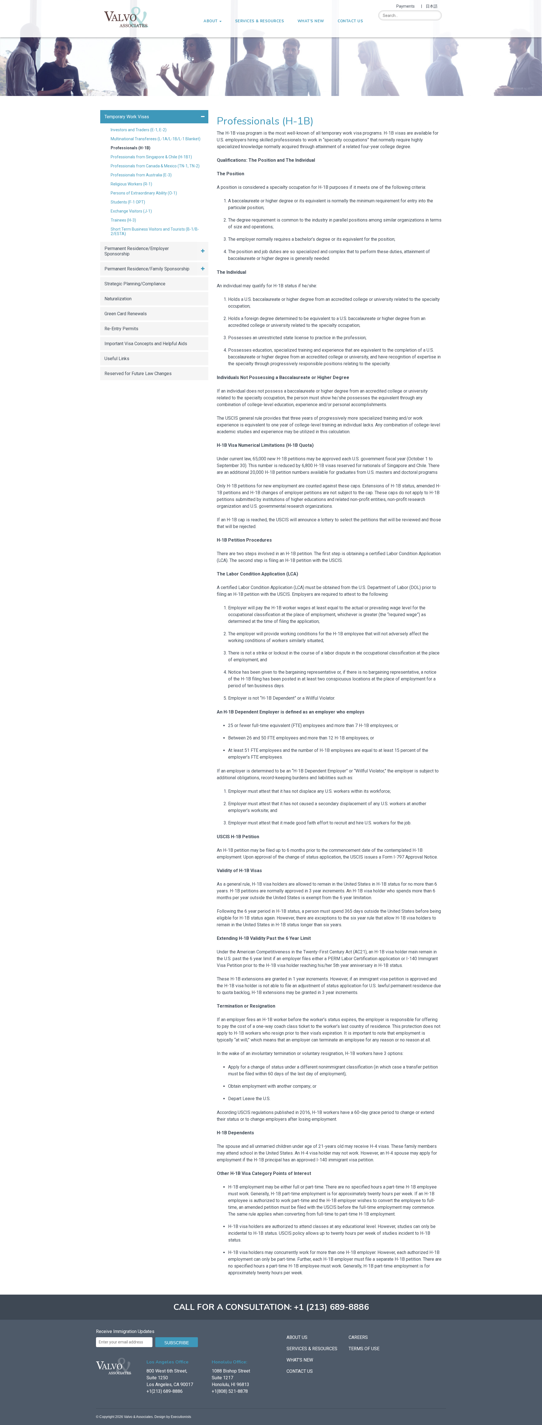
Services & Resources (259, 21)
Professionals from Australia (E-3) (141, 175)
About (211, 21)
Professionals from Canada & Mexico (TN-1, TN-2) (155, 166)
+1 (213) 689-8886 (331, 1307)
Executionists (181, 1417)
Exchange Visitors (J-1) (131, 211)
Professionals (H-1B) (130, 148)
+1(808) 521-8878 (230, 1391)
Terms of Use (364, 1348)
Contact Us (350, 21)
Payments (405, 6)
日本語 (432, 6)
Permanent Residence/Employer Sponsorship (136, 251)
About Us (297, 1337)
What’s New (311, 21)
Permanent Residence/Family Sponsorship (146, 269)
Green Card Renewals (125, 313)
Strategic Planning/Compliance (134, 283)
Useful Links (116, 358)
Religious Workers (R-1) (131, 184)
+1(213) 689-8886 (165, 1391)
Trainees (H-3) (123, 220)
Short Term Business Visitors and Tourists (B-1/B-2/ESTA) (155, 231)
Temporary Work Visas (126, 116)
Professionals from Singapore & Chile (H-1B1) (151, 157)
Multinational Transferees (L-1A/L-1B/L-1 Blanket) (155, 139)
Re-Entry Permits (121, 328)
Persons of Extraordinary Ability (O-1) (144, 193)
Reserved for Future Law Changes (138, 373)
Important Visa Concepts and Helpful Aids (145, 343)
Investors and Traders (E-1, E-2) (139, 130)
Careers (358, 1337)
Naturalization (118, 298)
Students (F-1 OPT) (128, 202)
